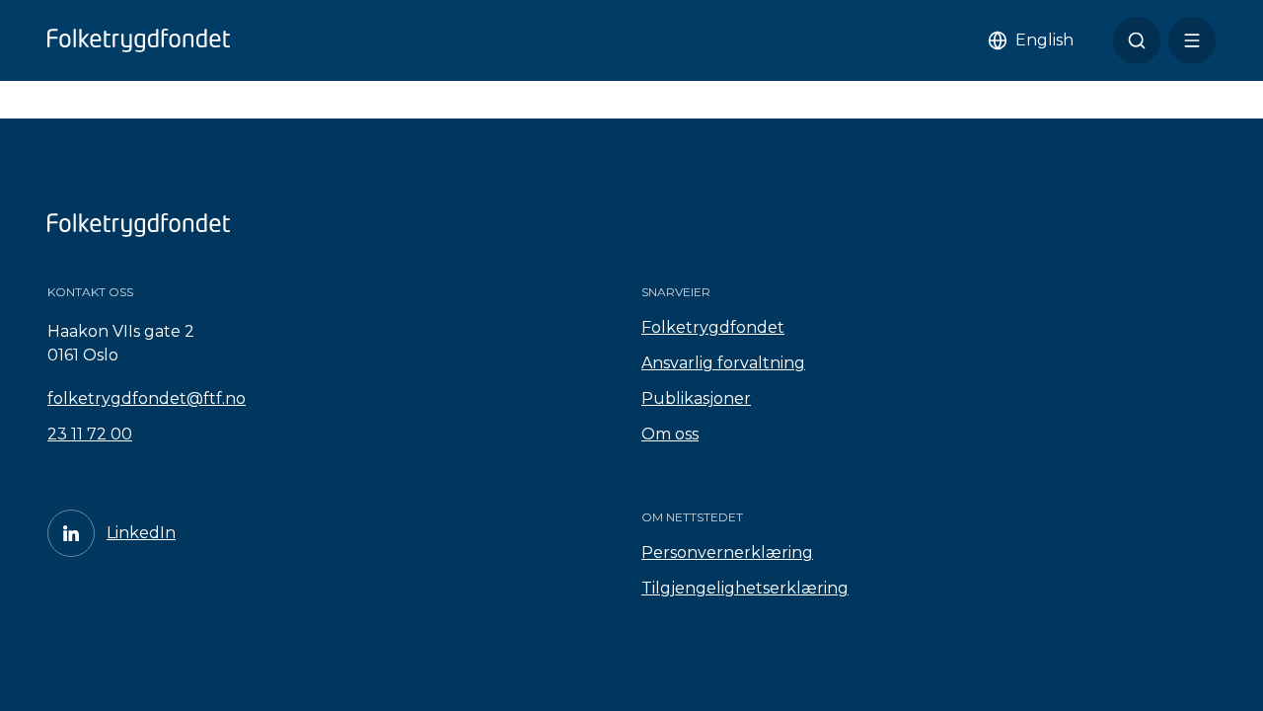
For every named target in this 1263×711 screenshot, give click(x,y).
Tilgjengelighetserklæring (745, 588)
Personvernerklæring (727, 552)
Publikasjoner (696, 398)
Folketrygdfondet (712, 327)
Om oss (670, 434)
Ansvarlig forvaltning (723, 363)
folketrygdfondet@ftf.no (146, 398)
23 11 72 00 (89, 434)
